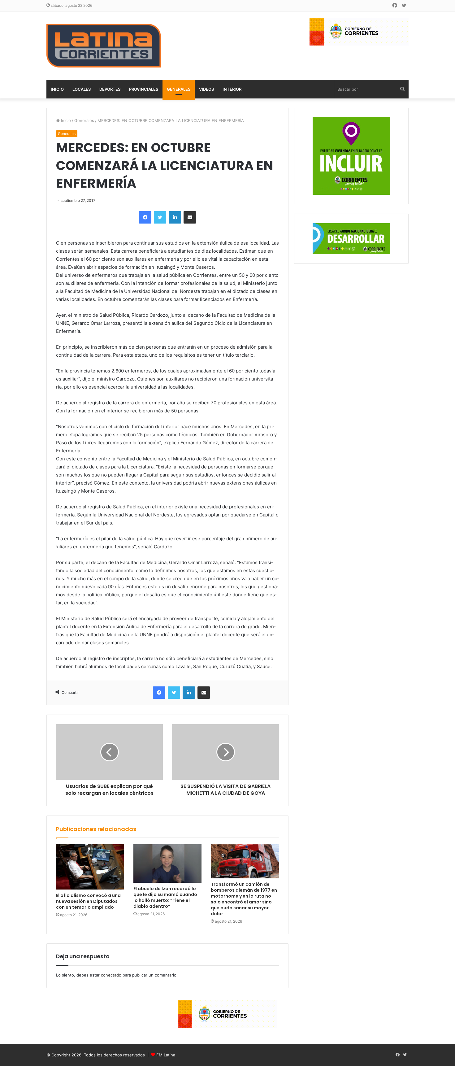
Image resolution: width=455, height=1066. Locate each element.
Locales (81, 89)
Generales (178, 89)
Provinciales (143, 89)
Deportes (109, 89)
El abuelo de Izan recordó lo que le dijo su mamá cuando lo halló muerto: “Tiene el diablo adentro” (165, 897)
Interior (232, 89)
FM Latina (165, 1054)
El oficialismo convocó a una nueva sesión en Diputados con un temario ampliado (88, 901)
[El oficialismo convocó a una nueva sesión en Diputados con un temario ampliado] (90, 867)
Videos (206, 89)
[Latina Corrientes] (103, 45)
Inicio (57, 89)
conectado (111, 974)
